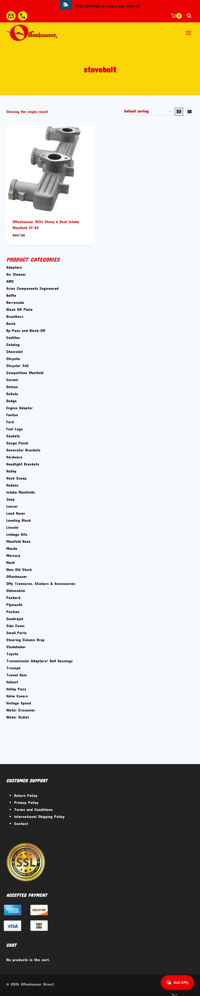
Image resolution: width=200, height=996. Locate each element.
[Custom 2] (22, 16)
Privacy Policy (26, 802)
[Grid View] (179, 112)
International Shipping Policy (39, 816)
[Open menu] (188, 32)
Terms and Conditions (33, 809)
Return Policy (26, 795)
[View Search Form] (189, 16)
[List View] (189, 112)
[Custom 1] (11, 16)
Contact (21, 823)
